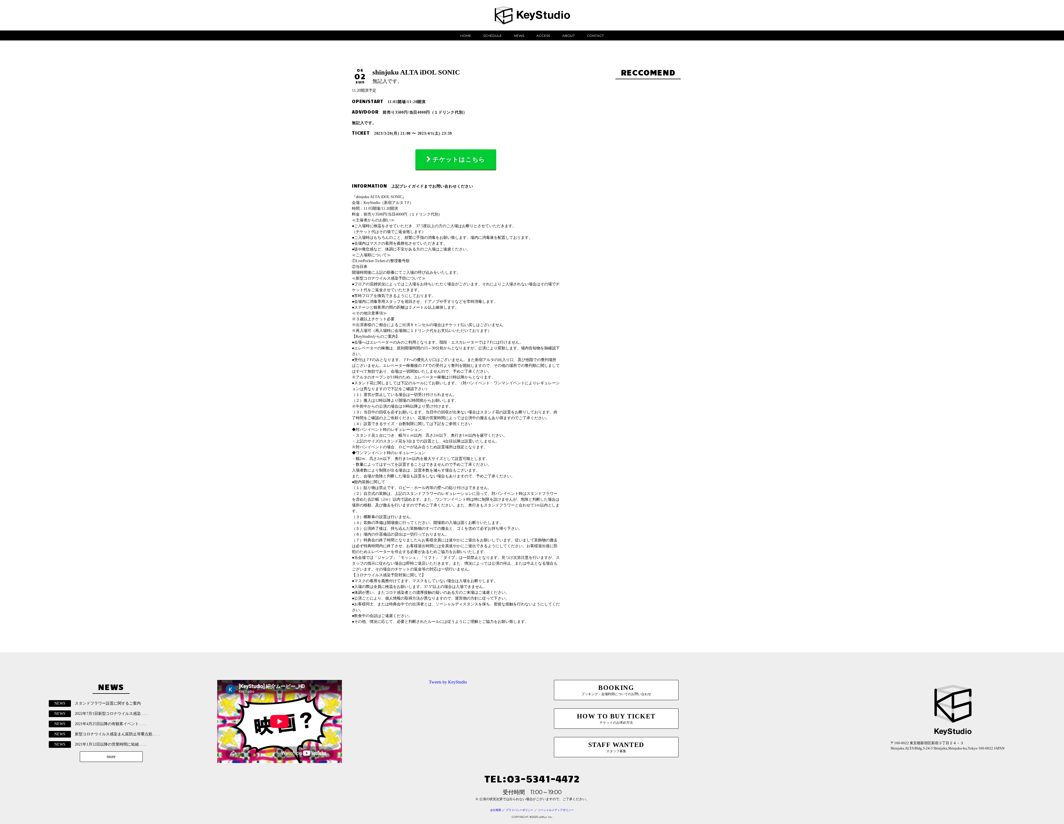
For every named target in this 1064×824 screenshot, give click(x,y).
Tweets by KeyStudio (448, 682)
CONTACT (595, 36)
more (111, 756)
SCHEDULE (492, 36)
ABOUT (568, 36)
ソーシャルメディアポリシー (556, 810)
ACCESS (543, 36)
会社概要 (495, 810)
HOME (465, 36)
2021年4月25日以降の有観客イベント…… (111, 724)
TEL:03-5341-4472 (532, 778)
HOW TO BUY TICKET (616, 719)
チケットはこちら (459, 159)
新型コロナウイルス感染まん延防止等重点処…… (117, 734)
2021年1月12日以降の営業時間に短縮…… (111, 744)
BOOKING (616, 690)
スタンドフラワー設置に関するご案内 (108, 703)
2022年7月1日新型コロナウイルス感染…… (112, 714)
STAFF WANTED (616, 747)
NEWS (519, 36)
